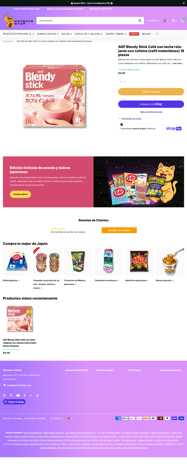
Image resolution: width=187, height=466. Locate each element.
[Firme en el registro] (174, 20)
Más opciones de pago (151, 111)
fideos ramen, (114, 432)
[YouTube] (18, 395)
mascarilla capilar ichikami (134, 447)
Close (184, 3)
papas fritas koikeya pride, (162, 436)
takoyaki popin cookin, (110, 440)
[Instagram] (4, 395)
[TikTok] (37, 395)
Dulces (66, 34)
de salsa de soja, (20, 444)
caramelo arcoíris (122, 444)
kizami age (55, 444)
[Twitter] (31, 396)
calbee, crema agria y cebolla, (75, 444)
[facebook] (24, 395)
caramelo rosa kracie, (39, 444)
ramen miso (176, 432)
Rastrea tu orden (105, 370)
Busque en (140, 20)
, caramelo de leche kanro (166, 440)
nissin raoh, (143, 436)
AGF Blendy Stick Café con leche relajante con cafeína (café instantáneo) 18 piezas (20, 342)
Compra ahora (20, 194)
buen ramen (43, 436)
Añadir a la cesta (151, 91)
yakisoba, (32, 436)
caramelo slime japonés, (101, 444)
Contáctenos (134, 370)
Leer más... (178, 63)
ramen (122, 436)
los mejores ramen (108, 436)
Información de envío (131, 118)
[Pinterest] (11, 395)
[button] (125, 79)
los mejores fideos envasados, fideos (139, 432)
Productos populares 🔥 (17, 34)
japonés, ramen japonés (16, 436)
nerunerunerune (128, 440)
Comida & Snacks (46, 34)
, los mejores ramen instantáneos (79, 432)
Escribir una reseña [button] (119, 230)
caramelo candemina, (153, 444)
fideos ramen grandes (53, 432)
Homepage (8, 41)
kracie (133, 444)
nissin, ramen (131, 436)
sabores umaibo (145, 440)
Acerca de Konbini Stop (76, 370)
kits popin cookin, (113, 447)
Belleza (146, 34)
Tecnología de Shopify (34, 418)
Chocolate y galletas (87, 34)
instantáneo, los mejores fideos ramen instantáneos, (74, 436)
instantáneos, (164, 432)
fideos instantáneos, (32, 432)
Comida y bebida (115, 34)
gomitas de (170, 444)
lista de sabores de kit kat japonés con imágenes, (80, 447)
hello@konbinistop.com (19, 385)
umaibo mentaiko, (48, 447)
